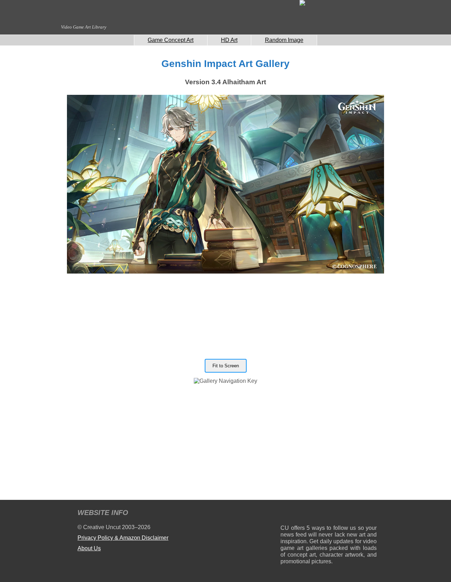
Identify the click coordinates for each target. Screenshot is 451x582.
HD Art (229, 40)
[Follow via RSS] (285, 514)
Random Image (284, 40)
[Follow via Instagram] (307, 514)
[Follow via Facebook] (328, 514)
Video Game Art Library (83, 27)
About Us (89, 548)
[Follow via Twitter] (350, 514)
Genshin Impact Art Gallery (225, 63)
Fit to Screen (225, 365)
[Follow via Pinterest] (371, 514)
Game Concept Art (170, 40)
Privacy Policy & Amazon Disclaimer (123, 538)
